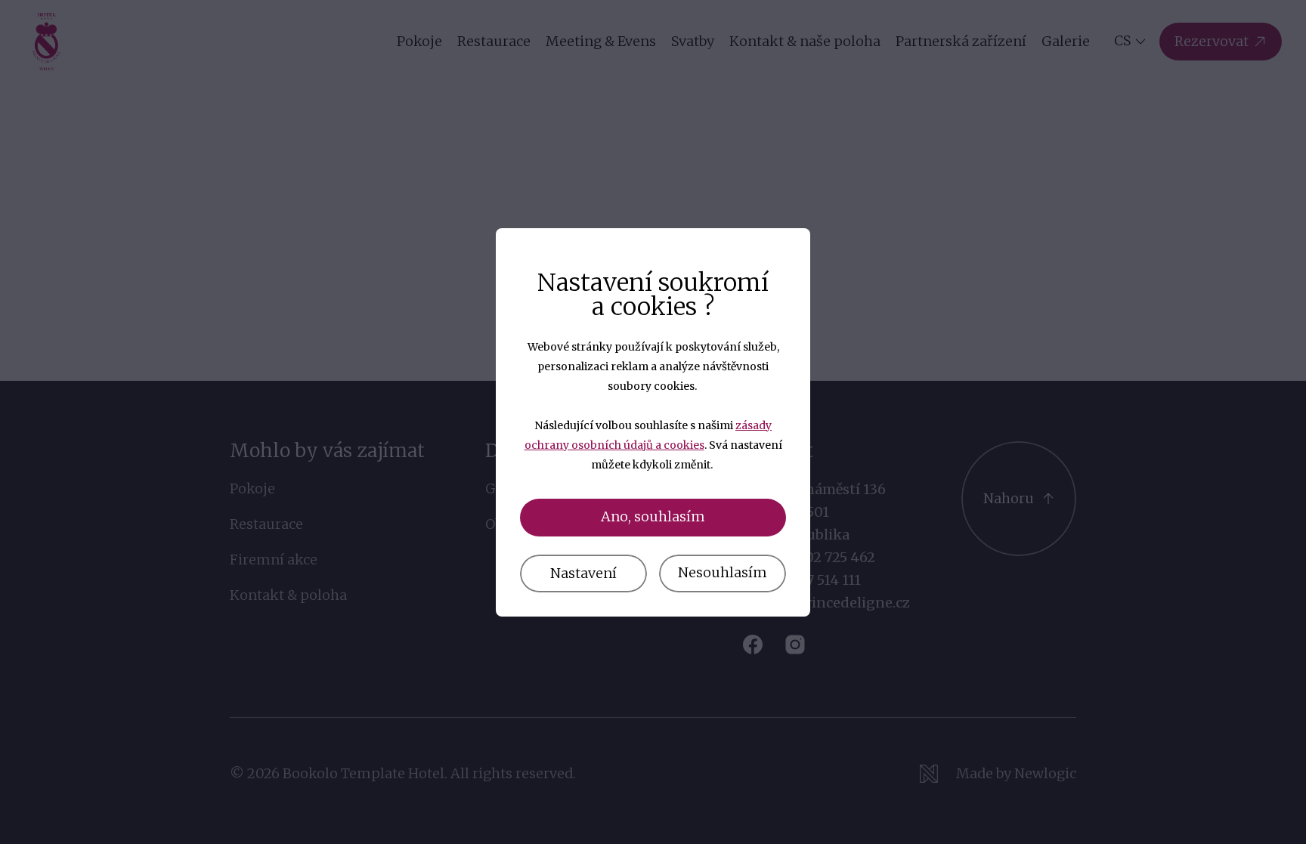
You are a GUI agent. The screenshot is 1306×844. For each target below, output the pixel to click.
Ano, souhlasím (653, 516)
